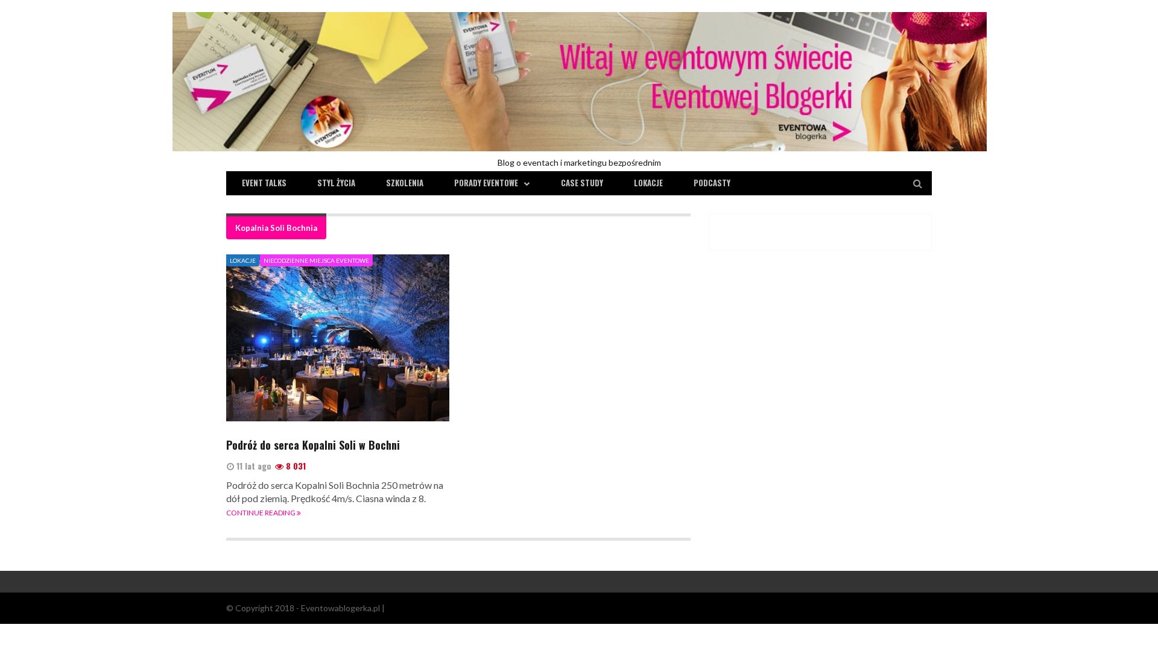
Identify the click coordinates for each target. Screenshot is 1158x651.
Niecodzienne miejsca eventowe (316, 260)
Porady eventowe (486, 183)
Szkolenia (404, 183)
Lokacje (648, 183)
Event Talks (264, 183)
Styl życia (336, 183)
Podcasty (712, 183)
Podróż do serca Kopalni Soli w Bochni (313, 445)
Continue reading (261, 512)
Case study (582, 183)
